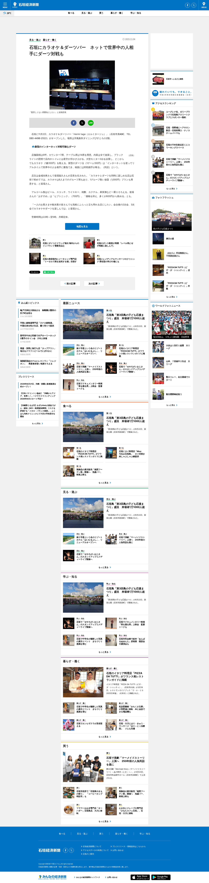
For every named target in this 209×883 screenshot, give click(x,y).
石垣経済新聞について (92, 846)
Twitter (193, 5)
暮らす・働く (117, 13)
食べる (71, 13)
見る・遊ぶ (86, 13)
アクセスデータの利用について (96, 850)
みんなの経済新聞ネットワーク (52, 877)
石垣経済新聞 (26, 5)
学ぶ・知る (136, 13)
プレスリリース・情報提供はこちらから (129, 846)
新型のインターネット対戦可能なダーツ (55, 146)
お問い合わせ (118, 850)
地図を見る (82, 226)
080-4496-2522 (38, 138)
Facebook (187, 5)
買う (101, 13)
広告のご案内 (88, 854)
